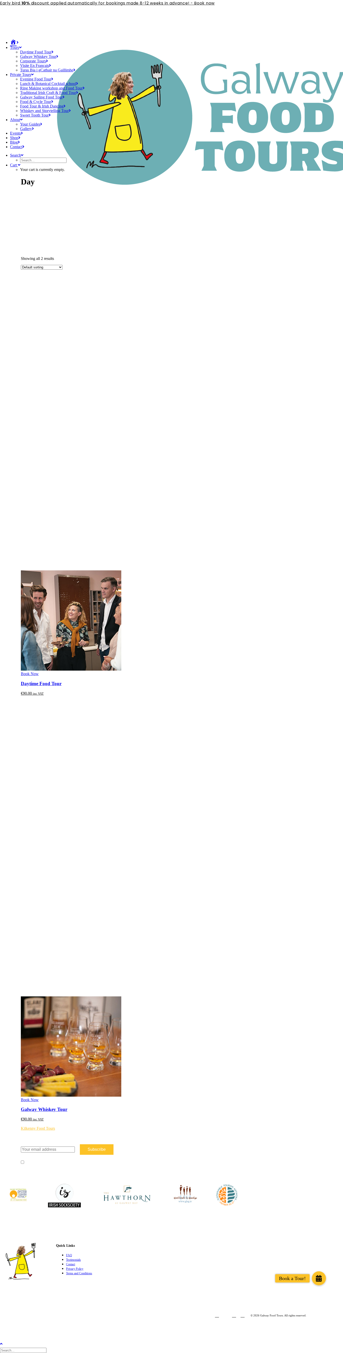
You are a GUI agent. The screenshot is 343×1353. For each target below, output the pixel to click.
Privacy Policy (74, 1269)
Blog (14, 142)
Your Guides (30, 124)
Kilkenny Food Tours (38, 1128)
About (15, 120)
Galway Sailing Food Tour (41, 97)
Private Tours (20, 74)
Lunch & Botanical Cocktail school (48, 83)
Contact (16, 147)
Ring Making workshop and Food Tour (51, 88)
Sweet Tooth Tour (34, 115)
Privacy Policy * (64, 1162)
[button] (319, 1278)
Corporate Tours (33, 61)
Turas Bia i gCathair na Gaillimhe (46, 70)
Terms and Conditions (79, 1273)
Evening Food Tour (35, 79)
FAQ (69, 1255)
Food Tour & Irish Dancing (42, 106)
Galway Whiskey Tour (38, 56)
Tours (14, 47)
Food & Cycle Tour (35, 101)
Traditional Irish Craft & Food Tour (48, 92)
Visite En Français (34, 65)
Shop (14, 138)
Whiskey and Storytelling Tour (44, 111)
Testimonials (73, 1260)
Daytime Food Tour (35, 52)
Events (15, 133)
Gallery (26, 129)
